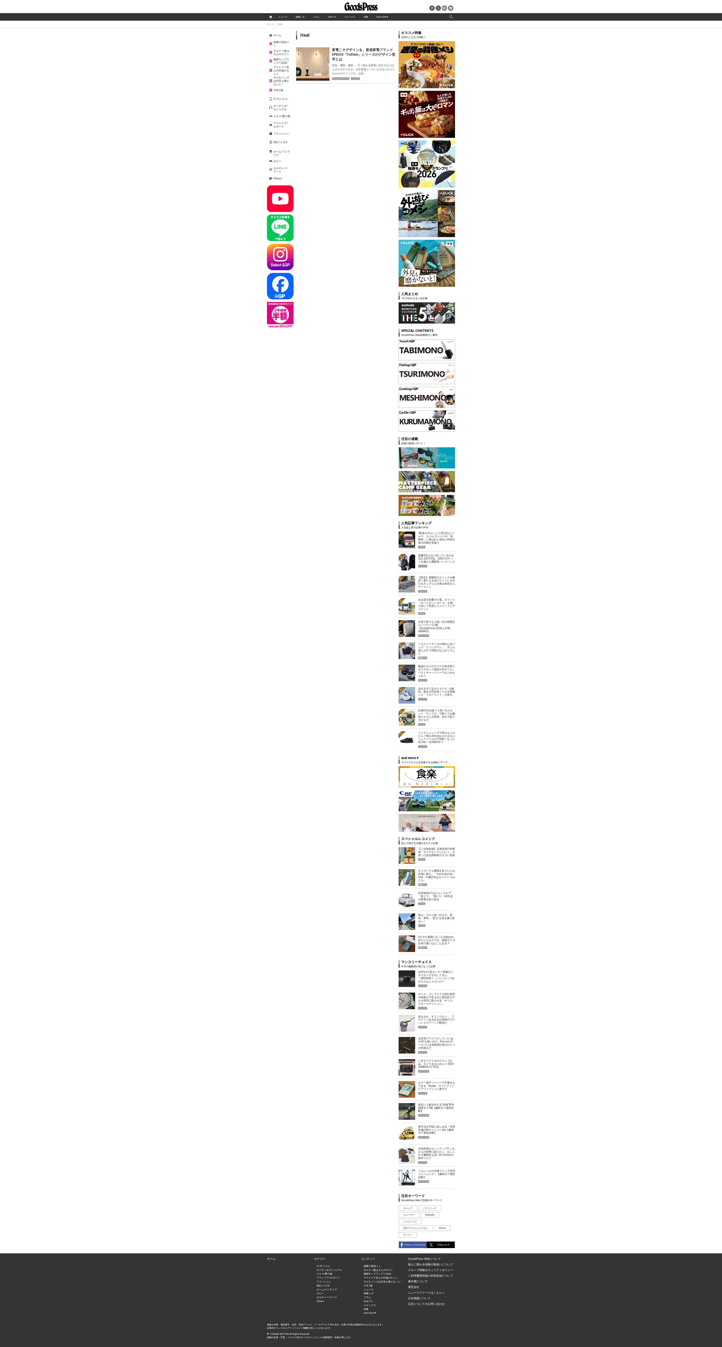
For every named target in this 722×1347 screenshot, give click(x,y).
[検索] (451, 17)
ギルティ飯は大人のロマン (281, 52)
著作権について (418, 1281)
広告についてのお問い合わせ (426, 1304)
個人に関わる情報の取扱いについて (430, 1264)
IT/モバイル (280, 98)
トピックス (349, 17)
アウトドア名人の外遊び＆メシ (281, 70)
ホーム (270, 24)
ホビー (277, 161)
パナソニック (430, 1208)
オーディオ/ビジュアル (280, 107)
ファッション (281, 133)
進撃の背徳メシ (281, 44)
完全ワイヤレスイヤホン (415, 1228)
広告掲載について (419, 1298)
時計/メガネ (280, 142)
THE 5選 (278, 90)
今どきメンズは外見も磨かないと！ (281, 81)
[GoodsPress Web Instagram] (280, 257)
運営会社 (413, 1287)
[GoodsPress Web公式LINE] (280, 228)
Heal (280, 24)
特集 (366, 17)
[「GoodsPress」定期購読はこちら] (280, 315)
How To (332, 17)
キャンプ (407, 1208)
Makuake (430, 1215)
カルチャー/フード (280, 170)
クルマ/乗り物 (281, 116)
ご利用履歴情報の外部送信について (430, 1275)
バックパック (410, 1221)
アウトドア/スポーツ (280, 125)
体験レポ (300, 17)
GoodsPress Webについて (424, 1259)
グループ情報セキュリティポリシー (430, 1270)
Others (277, 178)
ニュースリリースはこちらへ (426, 1292)
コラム (316, 17)
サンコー (407, 1234)
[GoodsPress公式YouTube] (280, 198)
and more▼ (382, 17)
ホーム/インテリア (281, 153)
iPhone (442, 1228)
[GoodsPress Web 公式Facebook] (280, 286)
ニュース (282, 17)
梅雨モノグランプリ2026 (281, 61)
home (271, 17)
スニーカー (409, 1215)
